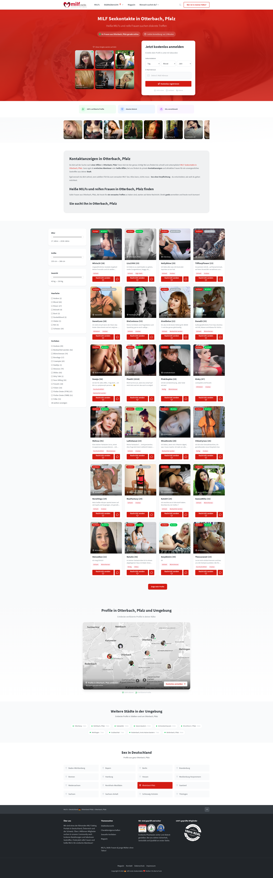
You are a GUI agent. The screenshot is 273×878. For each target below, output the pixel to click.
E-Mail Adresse (150, 70)
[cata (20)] (163, 643)
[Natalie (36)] (104, 629)
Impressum (151, 866)
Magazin (131, 4)
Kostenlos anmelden (174, 684)
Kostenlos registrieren (170, 84)
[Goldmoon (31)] (120, 646)
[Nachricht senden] (117, 279)
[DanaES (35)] (131, 663)
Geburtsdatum (150, 58)
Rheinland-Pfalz (87, 809)
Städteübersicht (107, 826)
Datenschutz (139, 866)
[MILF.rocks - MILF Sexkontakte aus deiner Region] (75, 5)
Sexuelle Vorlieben (108, 834)
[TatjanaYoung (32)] (147, 653)
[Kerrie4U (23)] (169, 666)
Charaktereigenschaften (110, 830)
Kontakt (129, 866)
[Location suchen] (180, 4)
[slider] (52, 237)
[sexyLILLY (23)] (110, 656)
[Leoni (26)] (152, 636)
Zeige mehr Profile (157, 587)
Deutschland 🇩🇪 (75, 809)
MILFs (97, 4)
